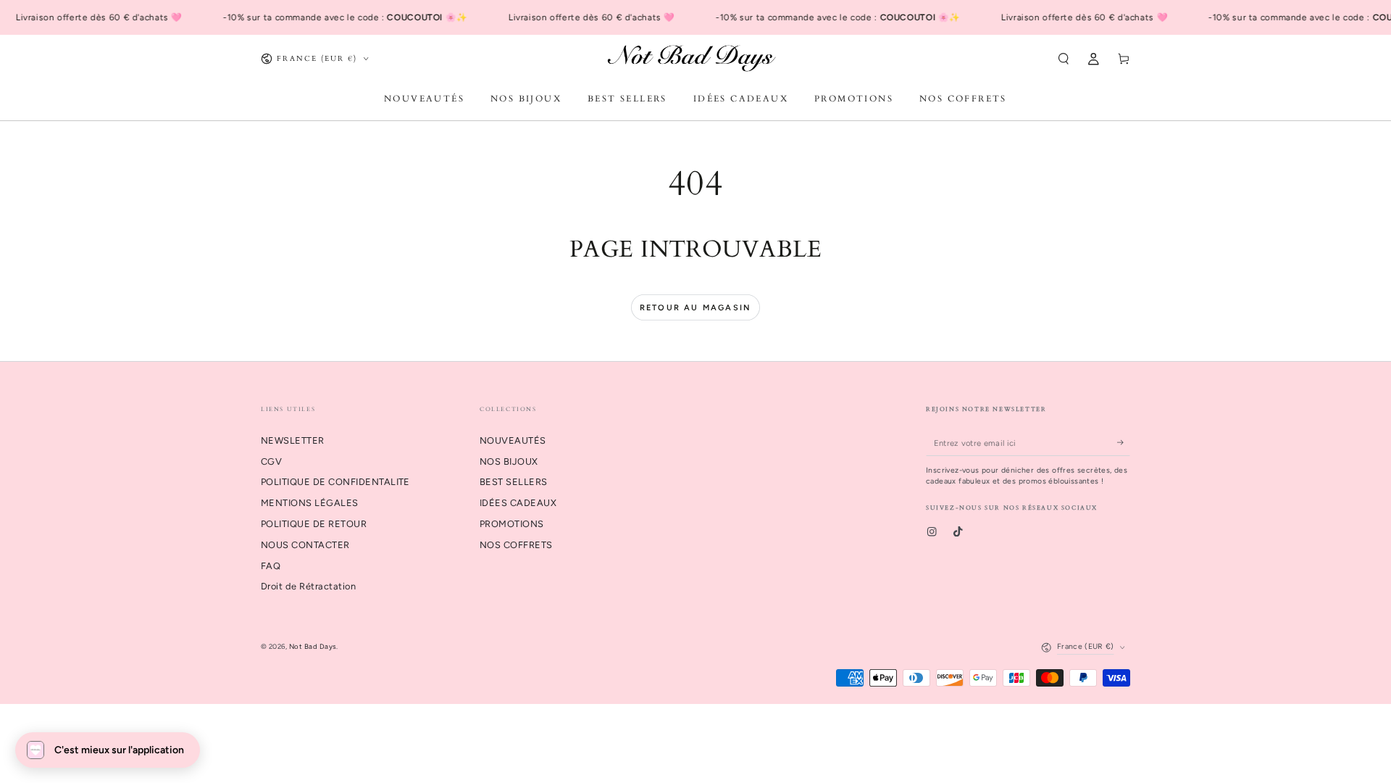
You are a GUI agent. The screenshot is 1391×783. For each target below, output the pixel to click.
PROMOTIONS (512, 523)
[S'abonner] (1123, 442)
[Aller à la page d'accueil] (695, 59)
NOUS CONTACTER (305, 544)
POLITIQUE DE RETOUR (314, 523)
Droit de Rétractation (308, 586)
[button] (1063, 58)
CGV (271, 461)
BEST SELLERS (514, 481)
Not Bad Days (312, 646)
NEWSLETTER (293, 440)
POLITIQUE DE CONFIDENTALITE (335, 481)
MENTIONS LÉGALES (310, 502)
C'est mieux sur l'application (119, 750)
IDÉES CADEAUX (518, 502)
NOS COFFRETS (516, 544)
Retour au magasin (695, 307)
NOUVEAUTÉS (513, 440)
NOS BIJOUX (509, 461)
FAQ (270, 565)
